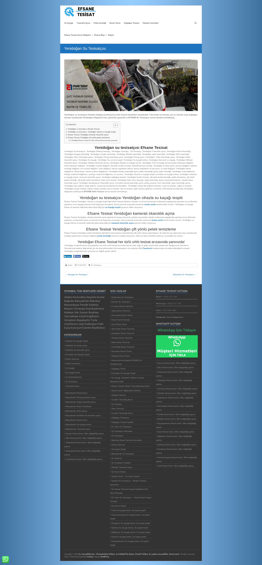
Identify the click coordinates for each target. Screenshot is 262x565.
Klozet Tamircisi (72, 359)
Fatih (100, 323)
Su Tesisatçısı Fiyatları (121, 463)
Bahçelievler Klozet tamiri (76, 420)
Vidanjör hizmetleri (151, 23)
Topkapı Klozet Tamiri (120, 356)
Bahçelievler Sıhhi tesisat (76, 411)
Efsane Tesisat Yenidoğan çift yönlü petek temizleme (89, 138)
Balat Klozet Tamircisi (120, 342)
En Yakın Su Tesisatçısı (121, 427)
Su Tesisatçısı (96, 265)
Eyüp (67, 327)
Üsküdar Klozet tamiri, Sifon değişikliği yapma (176, 393)
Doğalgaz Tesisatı (131, 23)
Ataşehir (91, 297)
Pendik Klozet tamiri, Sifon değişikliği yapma (176, 414)
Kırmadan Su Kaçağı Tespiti (78, 354)
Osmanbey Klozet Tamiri (122, 315)
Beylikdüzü (98, 327)
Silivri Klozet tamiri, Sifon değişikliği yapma (84, 438)
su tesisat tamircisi (73, 377)
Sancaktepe (71, 316)
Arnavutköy (79, 297)
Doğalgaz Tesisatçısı (120, 418)
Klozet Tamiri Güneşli (120, 320)
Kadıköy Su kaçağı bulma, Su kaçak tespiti (129, 528)
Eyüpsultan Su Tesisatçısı (122, 297)
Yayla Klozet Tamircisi (120, 311)
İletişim (111, 35)
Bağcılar (69, 301)
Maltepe (69, 312)
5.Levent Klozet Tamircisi (122, 306)
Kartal (82, 316)
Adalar (68, 297)
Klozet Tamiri (114, 23)
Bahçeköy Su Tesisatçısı (184, 274)
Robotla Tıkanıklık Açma (121, 467)
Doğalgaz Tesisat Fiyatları (122, 422)
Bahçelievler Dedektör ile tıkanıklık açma (83, 415)
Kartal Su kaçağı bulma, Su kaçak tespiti (128, 537)
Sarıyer (83, 312)
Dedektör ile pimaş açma (76, 345)
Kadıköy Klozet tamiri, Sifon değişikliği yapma (176, 444)
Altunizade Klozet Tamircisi (122, 329)
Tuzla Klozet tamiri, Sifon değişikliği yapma (84, 459)
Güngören (70, 320)
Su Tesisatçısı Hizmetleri (122, 431)
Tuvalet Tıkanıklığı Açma (122, 399)
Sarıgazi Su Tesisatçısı (76, 274)
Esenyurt (76, 327)
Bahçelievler (82, 301)
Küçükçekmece (95, 308)
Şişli (81, 323)
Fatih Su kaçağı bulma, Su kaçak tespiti (128, 510)
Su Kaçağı (68, 23)
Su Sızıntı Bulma (118, 472)
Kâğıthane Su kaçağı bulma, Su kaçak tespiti (130, 532)
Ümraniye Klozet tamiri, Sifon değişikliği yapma (177, 389)
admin (70, 265)
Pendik (84, 304)
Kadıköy (94, 304)
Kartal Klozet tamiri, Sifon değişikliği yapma (175, 432)
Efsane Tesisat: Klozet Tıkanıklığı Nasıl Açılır (131, 386)
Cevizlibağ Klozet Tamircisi (122, 347)
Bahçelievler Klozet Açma (76, 393)
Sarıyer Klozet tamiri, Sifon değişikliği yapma (85, 433)
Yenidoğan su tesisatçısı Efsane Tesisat (84, 129)
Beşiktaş (94, 312)
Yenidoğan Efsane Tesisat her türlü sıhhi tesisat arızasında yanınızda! (94, 140)
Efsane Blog (99, 35)
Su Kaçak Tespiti (118, 449)
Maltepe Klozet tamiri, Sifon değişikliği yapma (176, 419)
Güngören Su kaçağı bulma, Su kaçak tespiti (130, 523)
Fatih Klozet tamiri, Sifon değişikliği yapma (175, 466)
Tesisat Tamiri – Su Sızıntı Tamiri (125, 476)
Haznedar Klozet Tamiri (121, 351)
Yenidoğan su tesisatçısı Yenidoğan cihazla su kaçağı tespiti (92, 132)
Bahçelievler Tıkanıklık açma (78, 429)
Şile (76, 312)
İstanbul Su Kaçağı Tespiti (77, 341)
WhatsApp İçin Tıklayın (177, 330)
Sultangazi (90, 323)
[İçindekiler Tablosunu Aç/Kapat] (114, 125)
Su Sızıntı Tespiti (118, 506)
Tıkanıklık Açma (83, 23)
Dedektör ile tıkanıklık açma (78, 350)
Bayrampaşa (71, 304)
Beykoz (68, 308)
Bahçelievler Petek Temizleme (78, 406)
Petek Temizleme (73, 363)
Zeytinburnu (71, 323)
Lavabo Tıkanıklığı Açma (122, 413)
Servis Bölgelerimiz (175, 317)
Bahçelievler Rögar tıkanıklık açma (81, 402)
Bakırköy (95, 301)
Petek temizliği (100, 23)
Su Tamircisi (116, 458)
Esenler (86, 327)
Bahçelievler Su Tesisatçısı (122, 454)
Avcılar (101, 297)
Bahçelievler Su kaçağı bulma (78, 424)
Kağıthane (93, 316)
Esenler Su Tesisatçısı (120, 302)
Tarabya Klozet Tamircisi (121, 338)
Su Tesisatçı (116, 404)
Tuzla (94, 320)
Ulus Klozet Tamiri (119, 324)
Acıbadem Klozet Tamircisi (122, 333)
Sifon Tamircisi (117, 409)
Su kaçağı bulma (73, 372)
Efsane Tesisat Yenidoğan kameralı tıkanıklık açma (88, 135)
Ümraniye (79, 308)
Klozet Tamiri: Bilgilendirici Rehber (126, 390)
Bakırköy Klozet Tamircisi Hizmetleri (126, 440)
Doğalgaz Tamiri (118, 369)
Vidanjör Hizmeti (118, 395)
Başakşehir (83, 320)
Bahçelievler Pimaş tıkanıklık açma (81, 397)
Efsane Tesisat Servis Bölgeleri (77, 35)
